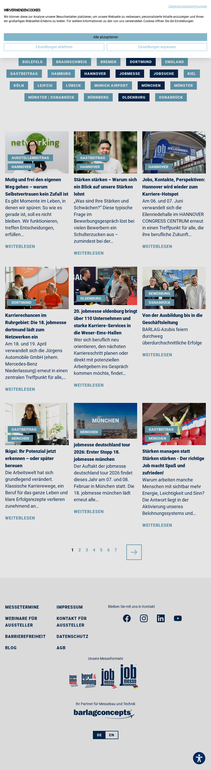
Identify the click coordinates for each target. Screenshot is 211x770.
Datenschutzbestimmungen (188, 6)
